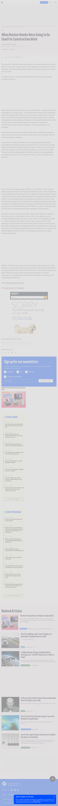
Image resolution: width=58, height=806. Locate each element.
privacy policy (36, 800)
